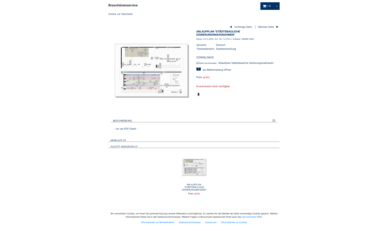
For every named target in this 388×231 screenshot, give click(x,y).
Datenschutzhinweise (190, 222)
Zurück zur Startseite (120, 13)
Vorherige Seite (243, 26)
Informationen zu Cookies (234, 222)
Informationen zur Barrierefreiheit (157, 222)
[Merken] (198, 95)
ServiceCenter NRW (252, 217)
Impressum (211, 222)
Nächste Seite (266, 26)
